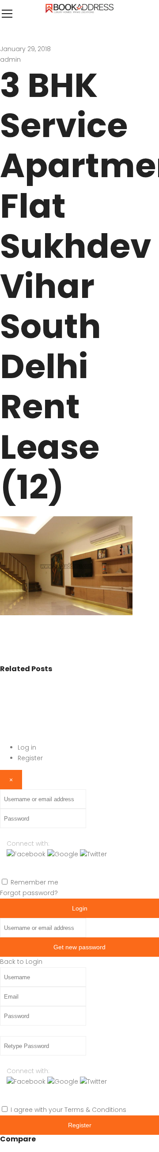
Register (30, 758)
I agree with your (68, 1109)
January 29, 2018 (25, 49)
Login (79, 908)
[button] (27, 854)
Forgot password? (29, 892)
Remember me (34, 882)
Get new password (79, 947)
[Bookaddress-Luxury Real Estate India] (79, 13)
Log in (27, 747)
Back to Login (21, 961)
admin (10, 59)
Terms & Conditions (95, 1109)
